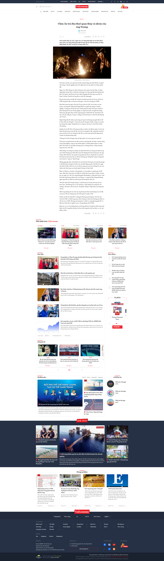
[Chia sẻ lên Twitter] (96, 37)
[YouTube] (121, 2)
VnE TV (84, 1)
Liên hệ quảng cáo (83, 548)
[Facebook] (112, 2)
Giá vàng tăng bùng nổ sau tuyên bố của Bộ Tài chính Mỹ (119, 259)
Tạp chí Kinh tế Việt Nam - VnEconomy (119, 556)
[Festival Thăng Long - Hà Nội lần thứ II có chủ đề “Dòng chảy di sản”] (117, 431)
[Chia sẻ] (104, 37)
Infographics (94, 377)
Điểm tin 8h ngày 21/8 (120, 401)
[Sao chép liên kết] (101, 37)
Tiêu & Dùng (73, 1)
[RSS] (114, 549)
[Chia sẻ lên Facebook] (93, 37)
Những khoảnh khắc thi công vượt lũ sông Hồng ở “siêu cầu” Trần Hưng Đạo (46, 461)
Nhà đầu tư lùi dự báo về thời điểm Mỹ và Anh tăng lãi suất (78, 273)
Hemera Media (58, 556)
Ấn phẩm (117, 297)
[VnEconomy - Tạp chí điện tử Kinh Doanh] (82, 512)
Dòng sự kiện (82, 472)
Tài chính (59, 11)
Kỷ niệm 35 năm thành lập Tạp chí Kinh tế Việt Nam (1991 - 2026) (70, 490)
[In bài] (60, 37)
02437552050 (74, 545)
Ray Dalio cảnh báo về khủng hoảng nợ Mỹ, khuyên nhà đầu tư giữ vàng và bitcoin (117, 241)
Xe (79, 1)
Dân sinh (120, 11)
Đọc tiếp (40, 254)
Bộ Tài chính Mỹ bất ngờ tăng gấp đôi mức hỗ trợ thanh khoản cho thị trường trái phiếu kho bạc (48, 361)
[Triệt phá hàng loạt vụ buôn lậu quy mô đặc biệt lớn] (46, 431)
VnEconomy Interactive (115, 488)
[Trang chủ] (41, 11)
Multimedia (42, 377)
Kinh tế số (67, 11)
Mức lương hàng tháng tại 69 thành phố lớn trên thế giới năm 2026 (90, 361)
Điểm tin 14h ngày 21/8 (120, 383)
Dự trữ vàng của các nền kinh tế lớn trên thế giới (118, 265)
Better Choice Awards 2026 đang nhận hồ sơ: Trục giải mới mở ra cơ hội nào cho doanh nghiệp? (47, 241)
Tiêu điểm (45, 11)
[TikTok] (124, 2)
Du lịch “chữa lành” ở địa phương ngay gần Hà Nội (117, 460)
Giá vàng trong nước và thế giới (94, 488)
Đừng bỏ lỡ (41, 342)
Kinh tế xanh (76, 11)
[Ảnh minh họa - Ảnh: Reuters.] (82, 47)
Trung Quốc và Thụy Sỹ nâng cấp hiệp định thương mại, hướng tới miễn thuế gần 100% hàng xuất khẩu (81, 258)
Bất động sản (104, 11)
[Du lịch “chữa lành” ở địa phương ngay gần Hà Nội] (117, 451)
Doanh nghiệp (95, 11)
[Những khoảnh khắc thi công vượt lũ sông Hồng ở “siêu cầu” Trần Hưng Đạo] (46, 451)
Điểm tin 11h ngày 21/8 (120, 392)
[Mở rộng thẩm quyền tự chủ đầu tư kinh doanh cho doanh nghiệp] (82, 438)
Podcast (88, 377)
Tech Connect (92, 1)
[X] (115, 2)
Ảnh (37, 536)
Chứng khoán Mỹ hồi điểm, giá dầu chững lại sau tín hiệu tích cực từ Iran (82, 305)
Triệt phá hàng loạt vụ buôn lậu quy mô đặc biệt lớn (46, 441)
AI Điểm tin (117, 377)
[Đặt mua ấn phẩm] (124, 6)
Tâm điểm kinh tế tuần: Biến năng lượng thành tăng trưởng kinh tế (93, 394)
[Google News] (127, 2)
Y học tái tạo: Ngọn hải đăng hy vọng (93, 413)
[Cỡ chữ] (63, 37)
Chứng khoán (64, 1)
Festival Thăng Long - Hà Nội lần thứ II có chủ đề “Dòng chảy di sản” (117, 441)
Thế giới (113, 11)
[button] (82, 370)
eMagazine (100, 377)
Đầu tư (52, 11)
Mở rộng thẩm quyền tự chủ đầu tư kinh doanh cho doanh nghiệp (81, 455)
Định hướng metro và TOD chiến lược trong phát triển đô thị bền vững (46, 490)
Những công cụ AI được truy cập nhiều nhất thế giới (118, 272)
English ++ (100, 1)
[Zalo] (118, 2)
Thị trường (85, 11)
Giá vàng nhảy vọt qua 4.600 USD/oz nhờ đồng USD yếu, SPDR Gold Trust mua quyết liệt (81, 322)
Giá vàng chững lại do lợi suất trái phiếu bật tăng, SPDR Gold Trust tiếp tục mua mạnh (119, 289)
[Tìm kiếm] (40, 7)
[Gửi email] (98, 37)
